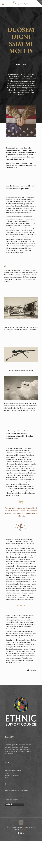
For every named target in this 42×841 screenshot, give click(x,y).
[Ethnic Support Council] (21, 3)
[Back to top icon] (21, 822)
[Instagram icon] (21, 833)
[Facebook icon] (18, 833)
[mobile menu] (3, 4)
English (10, 804)
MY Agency (24, 829)
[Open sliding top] (39, 2)
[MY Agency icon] (23, 833)
